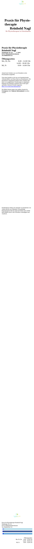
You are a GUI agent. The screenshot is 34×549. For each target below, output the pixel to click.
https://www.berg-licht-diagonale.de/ (11, 86)
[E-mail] (3, 529)
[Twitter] (3, 533)
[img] (22, 3)
